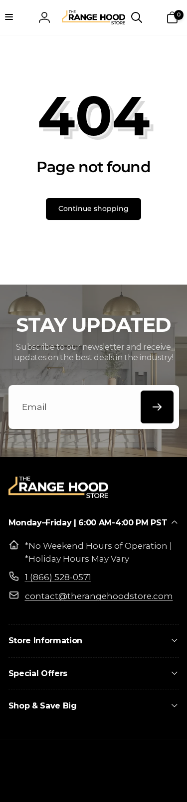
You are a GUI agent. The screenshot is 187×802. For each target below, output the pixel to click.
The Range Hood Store (75, 784)
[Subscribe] (157, 407)
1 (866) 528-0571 (58, 577)
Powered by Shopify (140, 784)
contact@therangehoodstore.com (99, 596)
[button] (15, 17)
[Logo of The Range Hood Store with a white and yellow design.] (58, 495)
